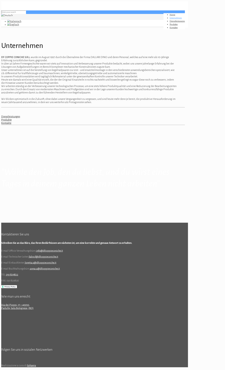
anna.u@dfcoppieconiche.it (45, 268)
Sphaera (31, 365)
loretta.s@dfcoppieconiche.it (40, 262)
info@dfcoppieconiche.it (49, 250)
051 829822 (12, 274)
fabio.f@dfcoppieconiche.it (43, 256)
